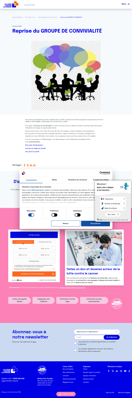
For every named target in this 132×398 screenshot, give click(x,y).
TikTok (129, 371)
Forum (85, 369)
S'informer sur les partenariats (94, 300)
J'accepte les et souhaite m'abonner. (97, 343)
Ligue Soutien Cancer (10, 381)
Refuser (65, 223)
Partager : (17, 165)
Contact (66, 375)
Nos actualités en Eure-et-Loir (48, 17)
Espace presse (88, 379)
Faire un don (68, 394)
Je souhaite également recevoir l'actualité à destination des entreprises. (95, 350)
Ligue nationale (17, 17)
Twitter (113, 371)
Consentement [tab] (31, 180)
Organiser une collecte (44, 300)
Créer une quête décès (19, 300)
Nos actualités (68, 369)
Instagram (121, 371)
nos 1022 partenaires (36, 190)
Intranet (86, 382)
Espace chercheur (89, 375)
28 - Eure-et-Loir (30, 17)
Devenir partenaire (69, 379)
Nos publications (69, 372)
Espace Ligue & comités (91, 372)
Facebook (109, 371)
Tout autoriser (95, 223)
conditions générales (97, 342)
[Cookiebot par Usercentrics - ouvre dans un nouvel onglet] (101, 173)
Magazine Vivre (68, 382)
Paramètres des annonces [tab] (77, 180)
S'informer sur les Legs (67, 300)
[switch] (54, 215)
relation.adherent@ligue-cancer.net (72, 287)
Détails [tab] (54, 180)
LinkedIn (117, 371)
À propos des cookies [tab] (101, 180)
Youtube (125, 371)
